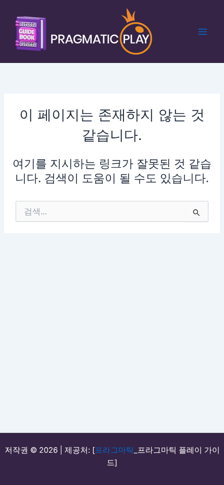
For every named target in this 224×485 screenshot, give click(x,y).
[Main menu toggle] (203, 32)
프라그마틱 (114, 450)
